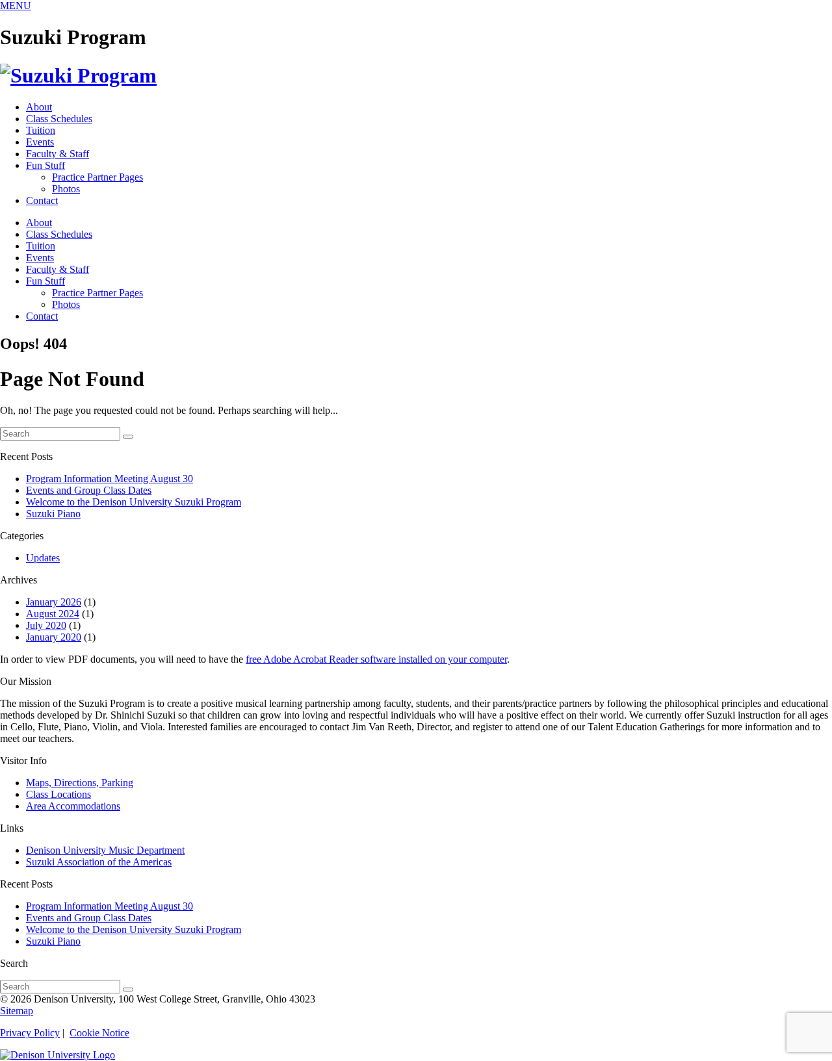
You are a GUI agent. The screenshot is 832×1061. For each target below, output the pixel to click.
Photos (66, 188)
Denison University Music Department (105, 850)
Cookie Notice (99, 1032)
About (39, 106)
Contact (42, 200)
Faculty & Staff (57, 153)
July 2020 (46, 625)
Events (40, 141)
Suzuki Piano (53, 513)
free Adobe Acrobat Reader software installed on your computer (376, 659)
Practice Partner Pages (97, 177)
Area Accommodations (73, 806)
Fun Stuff (45, 165)
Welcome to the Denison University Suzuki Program (133, 501)
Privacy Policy (30, 1032)
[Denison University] (57, 1054)
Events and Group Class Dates (88, 490)
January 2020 (53, 637)
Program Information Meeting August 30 (109, 478)
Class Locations (58, 794)
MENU (15, 5)
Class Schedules (59, 118)
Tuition (40, 130)
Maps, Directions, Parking (79, 782)
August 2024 (52, 613)
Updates (43, 557)
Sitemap (16, 1010)
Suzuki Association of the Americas (99, 861)
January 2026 (53, 601)
